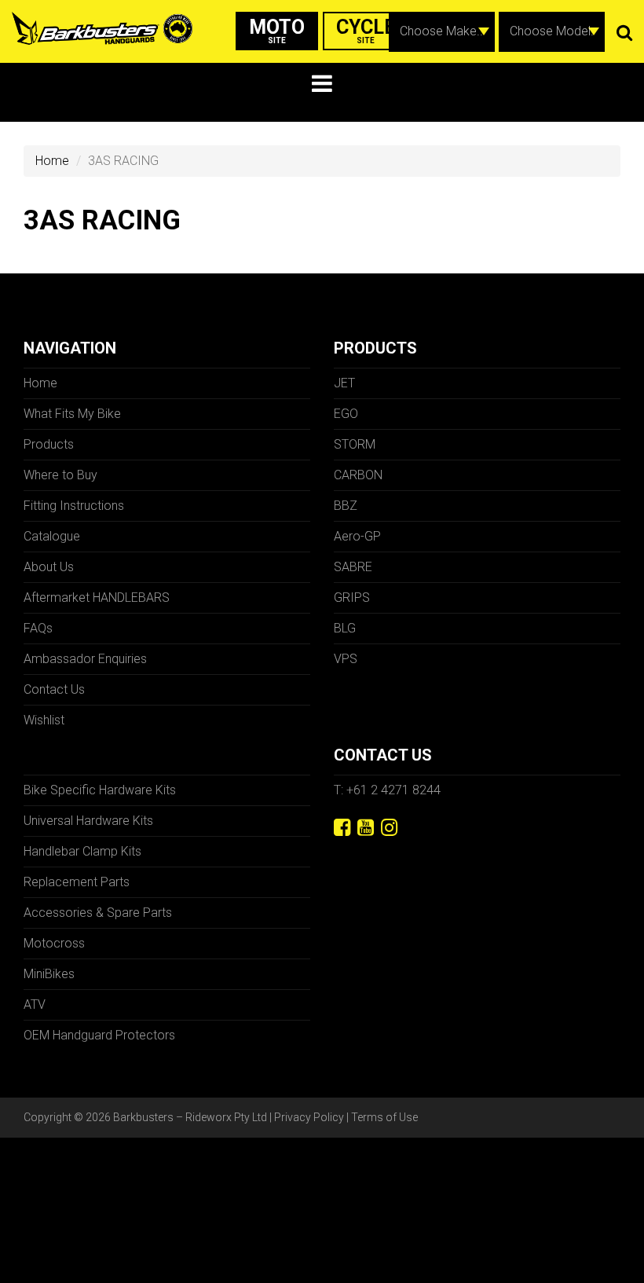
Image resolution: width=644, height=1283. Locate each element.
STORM (354, 444)
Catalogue (52, 536)
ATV (35, 1004)
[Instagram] (389, 827)
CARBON (358, 474)
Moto (277, 30)
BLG (345, 628)
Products (49, 444)
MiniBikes (49, 973)
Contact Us (54, 689)
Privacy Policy (309, 1117)
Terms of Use (384, 1117)
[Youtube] (365, 827)
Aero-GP (357, 536)
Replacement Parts (77, 881)
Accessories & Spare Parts (98, 912)
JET (344, 383)
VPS (345, 658)
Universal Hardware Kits (88, 820)
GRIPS (352, 597)
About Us (49, 566)
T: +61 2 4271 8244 (387, 790)
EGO (346, 413)
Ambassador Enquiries (85, 658)
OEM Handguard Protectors (99, 1035)
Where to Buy (60, 474)
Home (52, 160)
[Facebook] (342, 827)
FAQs (38, 628)
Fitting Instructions (74, 505)
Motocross (54, 943)
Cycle (366, 30)
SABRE (353, 566)
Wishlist (44, 720)
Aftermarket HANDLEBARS (97, 597)
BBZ (345, 505)
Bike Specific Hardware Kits (100, 790)
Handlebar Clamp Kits (82, 851)
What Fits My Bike (72, 413)
